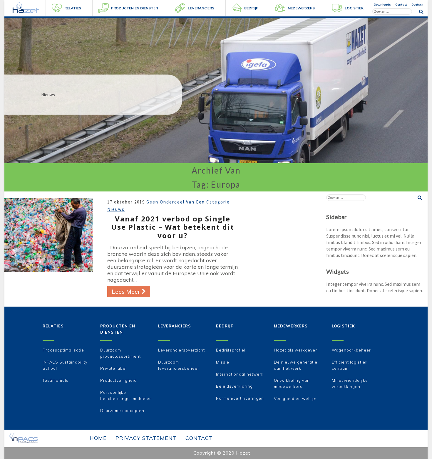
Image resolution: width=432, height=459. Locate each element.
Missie (222, 362)
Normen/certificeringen (240, 398)
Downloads (382, 4)
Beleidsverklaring (234, 386)
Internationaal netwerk (240, 374)
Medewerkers (291, 326)
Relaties (53, 326)
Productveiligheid (118, 380)
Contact (401, 4)
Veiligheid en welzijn (295, 398)
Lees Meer (131, 291)
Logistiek (343, 326)
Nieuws (116, 209)
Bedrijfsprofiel (230, 350)
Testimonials (55, 380)
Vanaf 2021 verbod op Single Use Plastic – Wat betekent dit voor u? (172, 227)
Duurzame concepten (122, 410)
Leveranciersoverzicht (181, 350)
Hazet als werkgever (295, 350)
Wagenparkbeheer (351, 350)
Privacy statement (146, 438)
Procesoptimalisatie (63, 350)
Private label (113, 368)
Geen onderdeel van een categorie (188, 202)
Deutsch (417, 4)
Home (98, 438)
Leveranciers (174, 326)
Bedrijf (224, 326)
